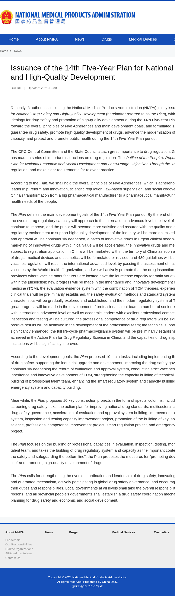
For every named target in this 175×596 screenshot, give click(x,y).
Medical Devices (123, 532)
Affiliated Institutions (18, 553)
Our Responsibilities (18, 544)
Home (4, 51)
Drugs (73, 532)
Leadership (12, 540)
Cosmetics (161, 532)
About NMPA (14, 532)
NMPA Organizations (19, 549)
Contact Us (12, 557)
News (18, 51)
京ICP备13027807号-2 (87, 586)
